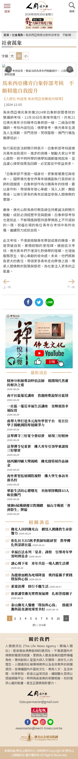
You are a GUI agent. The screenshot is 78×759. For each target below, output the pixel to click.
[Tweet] (39, 304)
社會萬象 (17, 35)
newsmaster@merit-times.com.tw (39, 728)
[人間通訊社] (39, 7)
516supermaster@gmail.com (38, 702)
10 (58, 618)
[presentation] (8, 69)
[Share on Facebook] (28, 304)
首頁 (6, 35)
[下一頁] (66, 618)
